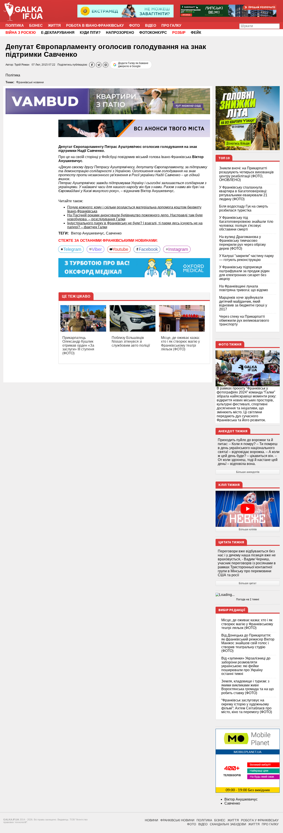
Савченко (114, 233)
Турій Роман (21, 64)
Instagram (178, 249)
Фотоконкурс (153, 32)
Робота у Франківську (260, 820)
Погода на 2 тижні (247, 599)
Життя (54, 25)
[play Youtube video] (248, 509)
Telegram (72, 249)
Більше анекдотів (247, 472)
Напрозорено (120, 32)
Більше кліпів (248, 529)
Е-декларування (58, 32)
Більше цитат (247, 583)
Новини (151, 820)
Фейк (196, 32)
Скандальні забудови (228, 824)
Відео (150, 25)
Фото (134, 25)
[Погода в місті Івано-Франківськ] (248, 595)
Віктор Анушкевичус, (88, 233)
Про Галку (171, 25)
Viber (97, 249)
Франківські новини (30, 82)
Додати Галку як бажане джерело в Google (133, 65)
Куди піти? (90, 32)
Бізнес (36, 25)
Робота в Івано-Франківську (95, 25)
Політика (15, 25)
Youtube (120, 249)
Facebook (148, 249)
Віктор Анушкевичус (241, 799)
